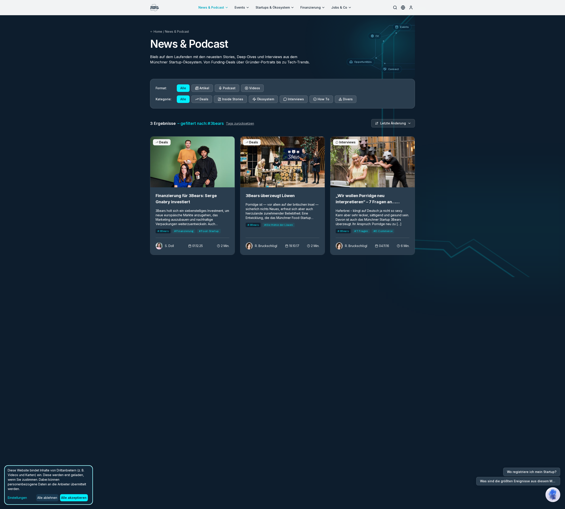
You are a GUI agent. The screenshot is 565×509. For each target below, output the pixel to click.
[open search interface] (395, 7)
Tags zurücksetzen (240, 123)
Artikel (204, 88)
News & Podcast (211, 7)
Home (158, 31)
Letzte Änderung (393, 123)
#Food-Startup (209, 231)
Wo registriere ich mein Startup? (531, 472)
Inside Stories (232, 99)
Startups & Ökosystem (273, 7)
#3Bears (163, 231)
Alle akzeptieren (74, 498)
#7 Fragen (361, 231)
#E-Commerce (383, 231)
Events (240, 7)
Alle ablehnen (47, 498)
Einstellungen (17, 498)
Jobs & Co (339, 7)
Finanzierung (310, 7)
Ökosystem (265, 99)
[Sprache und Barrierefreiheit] (403, 7)
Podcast (229, 88)
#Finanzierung (184, 231)
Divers (348, 99)
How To (323, 99)
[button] (553, 494)
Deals (204, 99)
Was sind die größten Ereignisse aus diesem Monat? (520, 481)
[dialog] (48, 485)
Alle (183, 88)
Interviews (296, 99)
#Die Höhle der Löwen (278, 224)
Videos (254, 88)
